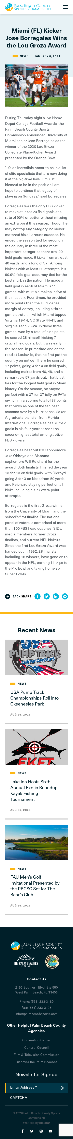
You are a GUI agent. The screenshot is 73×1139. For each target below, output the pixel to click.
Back (17, 596)
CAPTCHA (18, 1097)
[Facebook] (22, 1131)
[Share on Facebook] (37, 596)
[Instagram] (41, 1131)
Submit (62, 1088)
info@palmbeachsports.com (36, 1013)
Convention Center (36, 1039)
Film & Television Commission (36, 1054)
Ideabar (44, 1122)
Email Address (23, 1087)
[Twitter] (32, 1131)
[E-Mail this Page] (65, 596)
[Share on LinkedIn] (56, 596)
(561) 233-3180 (42, 1001)
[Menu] (65, 7)
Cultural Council (36, 1047)
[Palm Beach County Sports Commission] (28, 7)
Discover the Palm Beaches (36, 1061)
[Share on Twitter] (47, 596)
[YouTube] (50, 1131)
